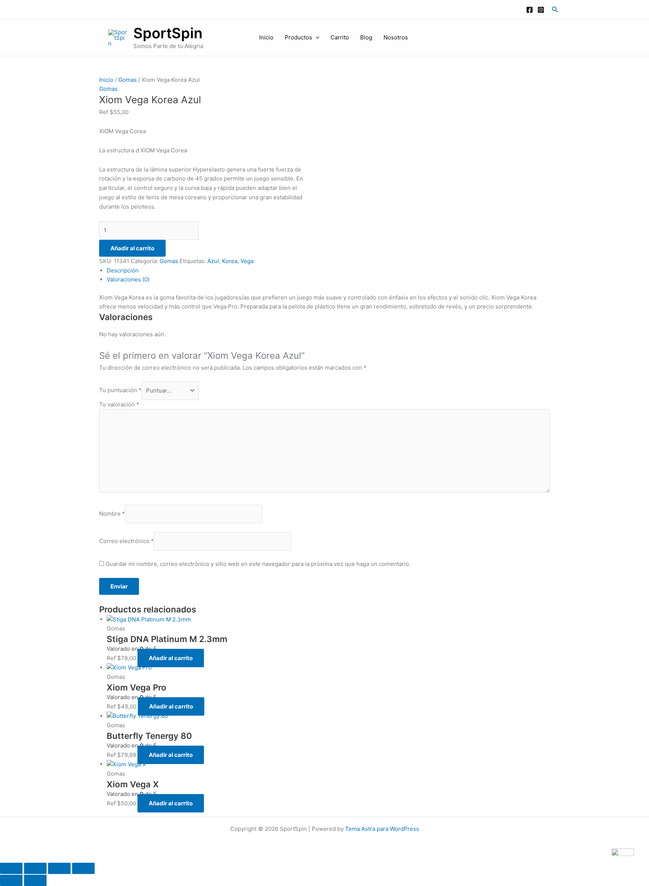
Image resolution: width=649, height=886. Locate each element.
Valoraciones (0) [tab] (128, 279)
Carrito (340, 37)
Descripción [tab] (123, 270)
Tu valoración (119, 404)
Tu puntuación (120, 390)
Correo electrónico (126, 541)
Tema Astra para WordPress (382, 828)
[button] (555, 9)
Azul (213, 261)
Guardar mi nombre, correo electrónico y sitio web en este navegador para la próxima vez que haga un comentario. (258, 563)
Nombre (112, 513)
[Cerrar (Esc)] (83, 868)
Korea (229, 261)
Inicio (266, 37)
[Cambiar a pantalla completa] (35, 868)
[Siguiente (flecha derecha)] (35, 880)
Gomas (127, 79)
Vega (247, 261)
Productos (298, 37)
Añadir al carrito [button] (171, 658)
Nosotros (395, 37)
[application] (315, 37)
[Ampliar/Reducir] (11, 868)
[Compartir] (59, 868)
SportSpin (167, 33)
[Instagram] (540, 9)
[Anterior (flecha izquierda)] (11, 880)
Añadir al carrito (132, 248)
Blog (366, 37)
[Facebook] (529, 9)
